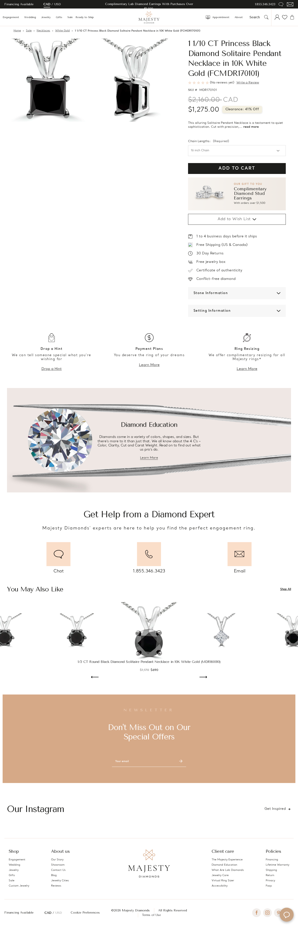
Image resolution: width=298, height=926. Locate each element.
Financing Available (19, 912)
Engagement (11, 17)
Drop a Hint (51, 369)
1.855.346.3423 (265, 4)
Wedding (30, 17)
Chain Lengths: (208, 141)
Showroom (58, 864)
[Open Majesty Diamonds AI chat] (287, 915)
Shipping (271, 870)
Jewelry (46, 17)
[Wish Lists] (284, 17)
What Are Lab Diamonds (228, 870)
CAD (46, 4)
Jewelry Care (220, 875)
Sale (70, 17)
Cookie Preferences (85, 912)
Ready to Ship (84, 17)
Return (270, 875)
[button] (237, 193)
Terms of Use (151, 915)
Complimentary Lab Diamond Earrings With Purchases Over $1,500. (149, 6)
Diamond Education (224, 864)
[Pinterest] (278, 912)
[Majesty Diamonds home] (149, 17)
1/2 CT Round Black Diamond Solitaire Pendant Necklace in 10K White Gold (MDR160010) (149, 662)
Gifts (59, 17)
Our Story (57, 859)
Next (203, 677)
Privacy (270, 880)
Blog (54, 875)
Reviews (56, 885)
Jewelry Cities (60, 880)
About (239, 17)
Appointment (220, 17)
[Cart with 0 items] (292, 17)
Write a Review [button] (247, 83)
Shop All (285, 589)
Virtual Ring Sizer (223, 880)
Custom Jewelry (19, 885)
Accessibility (220, 885)
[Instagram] (267, 912)
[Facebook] (256, 912)
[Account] (277, 17)
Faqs (269, 885)
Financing (272, 859)
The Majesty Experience (227, 859)
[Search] (266, 17)
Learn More (149, 365)
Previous (95, 677)
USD (57, 4)
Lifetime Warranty (277, 864)
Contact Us (58, 870)
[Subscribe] (181, 761)
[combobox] (256, 17)
